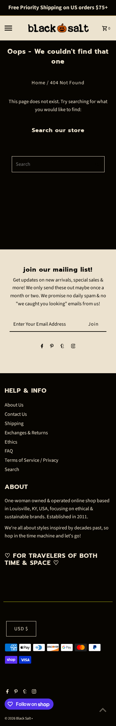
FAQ (9, 450)
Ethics (11, 441)
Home (38, 82)
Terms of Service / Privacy (31, 460)
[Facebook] (42, 348)
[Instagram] (73, 348)
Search (12, 469)
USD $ (21, 628)
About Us (14, 404)
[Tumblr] (62, 348)
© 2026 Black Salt (18, 718)
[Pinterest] (52, 348)
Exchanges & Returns (26, 432)
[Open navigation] (13, 28)
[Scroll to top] (103, 710)
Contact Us (16, 414)
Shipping (14, 423)
